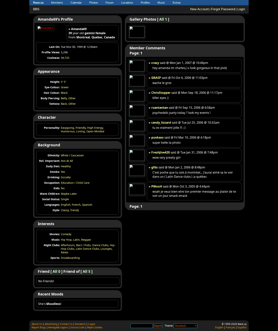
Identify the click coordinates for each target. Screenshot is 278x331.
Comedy (66, 234)
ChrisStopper (161, 93)
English (65, 204)
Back (64, 103)
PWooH (156, 186)
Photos (93, 2)
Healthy (66, 166)
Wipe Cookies (94, 327)
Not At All (67, 161)
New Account (199, 9)
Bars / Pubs (83, 245)
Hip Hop (66, 239)
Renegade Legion (58, 327)
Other (72, 98)
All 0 (56, 271)
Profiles (145, 2)
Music (161, 2)
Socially (66, 177)
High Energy (95, 127)
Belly (64, 98)
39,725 (65, 58)
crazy (155, 63)
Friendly (81, 127)
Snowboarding (70, 258)
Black (64, 93)
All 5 (86, 271)
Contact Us (66, 324)
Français (230, 327)
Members (57, 2)
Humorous (68, 131)
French (76, 204)
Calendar (76, 2)
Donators (80, 324)
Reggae (86, 239)
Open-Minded (95, 131)
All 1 (163, 19)
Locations (127, 2)
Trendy (74, 210)
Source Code (77, 327)
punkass (157, 137)
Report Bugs (39, 327)
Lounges (106, 248)
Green (65, 87)
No (63, 188)
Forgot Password (223, 9)
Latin (76, 239)
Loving (80, 131)
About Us (37, 324)
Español (242, 327)
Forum (110, 2)
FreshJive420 (160, 152)
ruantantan (159, 107)
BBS (36, 9)
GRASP (156, 78)
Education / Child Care (75, 182)
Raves (64, 252)
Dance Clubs (100, 245)
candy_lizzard (161, 122)
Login (241, 9)
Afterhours (68, 245)
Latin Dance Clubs (87, 248)
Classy (65, 210)
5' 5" (63, 82)
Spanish (87, 204)
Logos (91, 324)
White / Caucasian (72, 155)
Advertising (51, 324)
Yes (63, 172)
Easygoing (67, 127)
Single (65, 199)
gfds (154, 167)
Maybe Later (69, 193)
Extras (177, 2)
